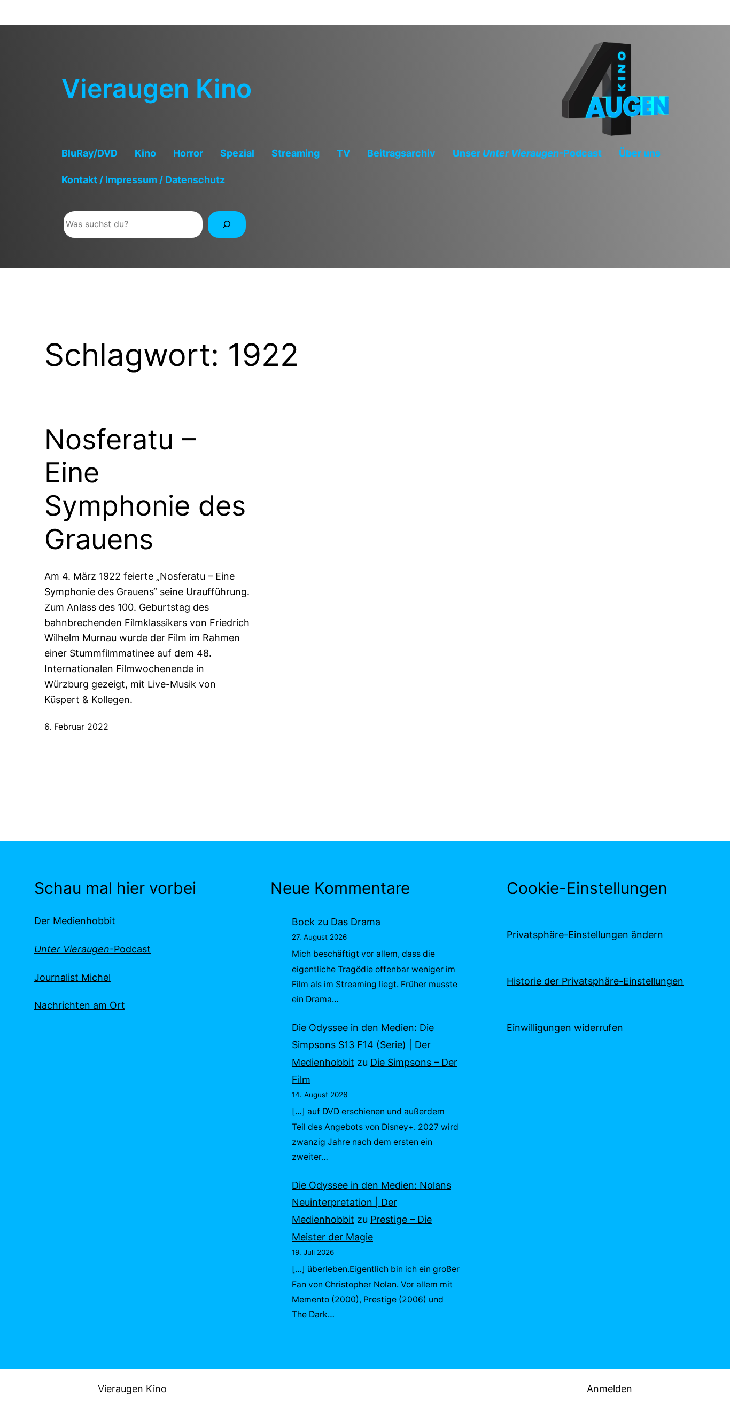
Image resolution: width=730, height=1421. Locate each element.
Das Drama (355, 921)
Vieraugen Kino (156, 88)
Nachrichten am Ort (79, 1005)
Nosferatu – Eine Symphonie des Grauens (145, 489)
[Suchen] (227, 224)
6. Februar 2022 (76, 726)
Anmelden (609, 1388)
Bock (303, 921)
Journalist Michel (72, 977)
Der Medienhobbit (74, 920)
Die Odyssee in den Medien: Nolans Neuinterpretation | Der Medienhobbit (371, 1202)
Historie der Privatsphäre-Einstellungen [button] (595, 981)
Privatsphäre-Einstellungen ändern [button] (585, 934)
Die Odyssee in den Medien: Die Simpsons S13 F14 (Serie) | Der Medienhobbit (363, 1045)
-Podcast (92, 949)
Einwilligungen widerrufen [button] (565, 1027)
